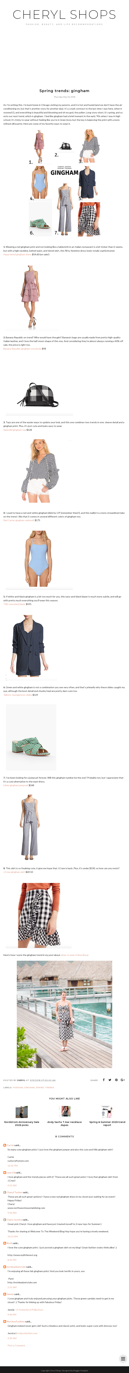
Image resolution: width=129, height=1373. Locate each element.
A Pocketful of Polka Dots (29, 1309)
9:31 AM (12, 1185)
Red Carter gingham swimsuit (18, 520)
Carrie (10, 1145)
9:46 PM (12, 1314)
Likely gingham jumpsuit (15, 785)
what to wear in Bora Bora (74, 955)
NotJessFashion (16, 1321)
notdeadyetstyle (16, 1266)
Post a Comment (16, 1345)
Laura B (11, 1172)
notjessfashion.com (27, 1333)
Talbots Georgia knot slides (17, 694)
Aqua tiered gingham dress (17, 254)
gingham (29, 1087)
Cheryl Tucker (14, 1192)
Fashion (18, 1087)
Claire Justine (14, 1219)
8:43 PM (12, 1259)
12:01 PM (13, 1165)
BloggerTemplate (80, 1370)
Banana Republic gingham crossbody (22, 348)
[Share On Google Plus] (122, 1080)
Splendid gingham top (14, 429)
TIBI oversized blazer (14, 604)
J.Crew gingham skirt (14, 871)
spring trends (45, 1087)
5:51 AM (12, 1287)
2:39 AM (12, 1338)
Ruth (9, 1243)
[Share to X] (110, 1080)
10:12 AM (13, 1236)
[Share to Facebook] (103, 1080)
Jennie (10, 1294)
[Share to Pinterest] (116, 1080)
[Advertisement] (64, 50)
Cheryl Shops (65, 14)
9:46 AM (12, 1212)
